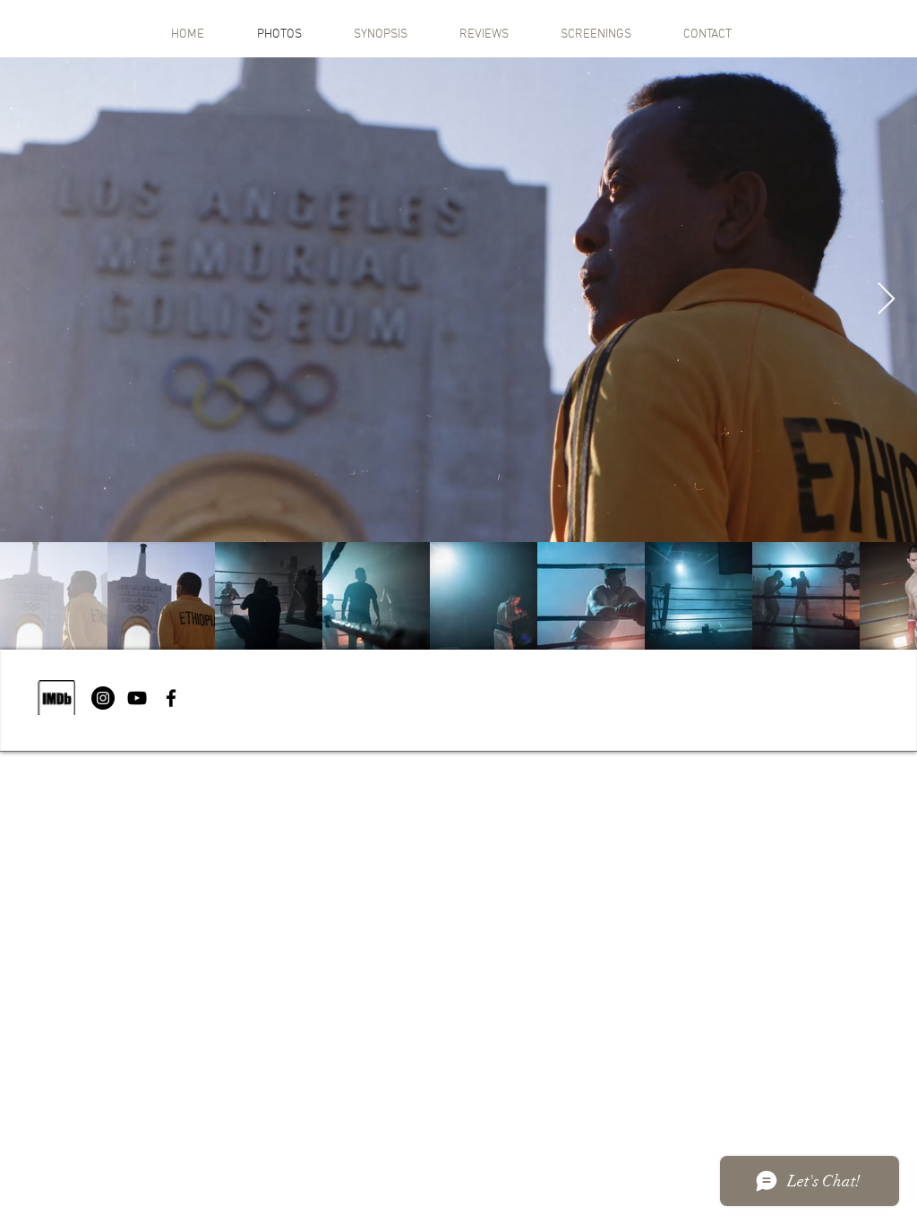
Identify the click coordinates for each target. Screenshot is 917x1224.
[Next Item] (886, 299)
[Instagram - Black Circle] (103, 698)
